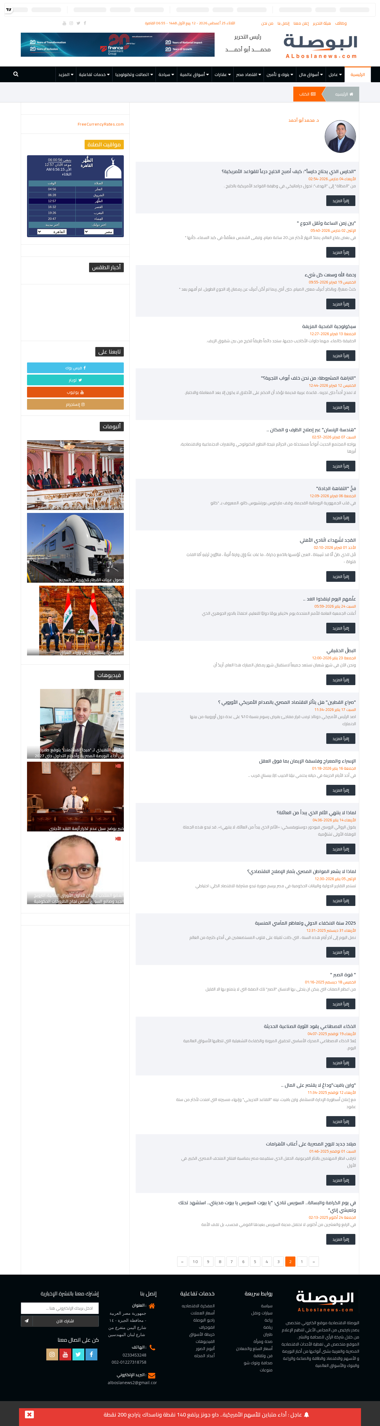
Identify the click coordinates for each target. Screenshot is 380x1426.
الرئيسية (358, 74)
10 (195, 1261)
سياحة (164, 74)
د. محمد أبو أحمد (304, 120)
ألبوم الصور (205, 1348)
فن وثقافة (263, 1356)
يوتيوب (73, 392)
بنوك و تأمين (278, 74)
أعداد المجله (204, 1356)
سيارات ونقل (262, 1313)
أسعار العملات (203, 1313)
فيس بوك (73, 367)
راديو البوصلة (204, 1320)
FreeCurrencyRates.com (101, 124)
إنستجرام (73, 404)
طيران (268, 1334)
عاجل (333, 74)
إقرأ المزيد (340, 200)
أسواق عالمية (192, 74)
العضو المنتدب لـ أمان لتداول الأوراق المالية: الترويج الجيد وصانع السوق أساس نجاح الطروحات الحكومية (79, 898)
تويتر (73, 380)
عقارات (221, 74)
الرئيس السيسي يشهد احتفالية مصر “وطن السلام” (80, 507)
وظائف (341, 23)
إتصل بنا (284, 23)
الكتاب (304, 94)
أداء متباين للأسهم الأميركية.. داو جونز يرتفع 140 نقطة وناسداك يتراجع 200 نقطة (195, 1414)
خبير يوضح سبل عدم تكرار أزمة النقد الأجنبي (86, 828)
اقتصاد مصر (246, 74)
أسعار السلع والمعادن (254, 1348)
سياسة (267, 1306)
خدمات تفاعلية (92, 74)
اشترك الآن (65, 1320)
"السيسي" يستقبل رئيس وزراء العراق (92, 652)
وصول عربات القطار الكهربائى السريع (91, 580)
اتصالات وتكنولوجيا (132, 74)
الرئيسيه (341, 94)
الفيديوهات (205, 1341)
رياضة (268, 1327)
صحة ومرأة (263, 1341)
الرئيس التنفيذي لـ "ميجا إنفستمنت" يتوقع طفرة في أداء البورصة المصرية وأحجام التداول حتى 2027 (79, 753)
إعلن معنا (302, 23)
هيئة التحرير (322, 23)
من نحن (268, 23)
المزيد (63, 74)
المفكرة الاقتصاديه (198, 1306)
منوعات (266, 1370)
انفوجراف (207, 1327)
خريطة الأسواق (202, 1334)
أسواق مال (309, 74)
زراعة (269, 1320)
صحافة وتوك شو (258, 1363)
